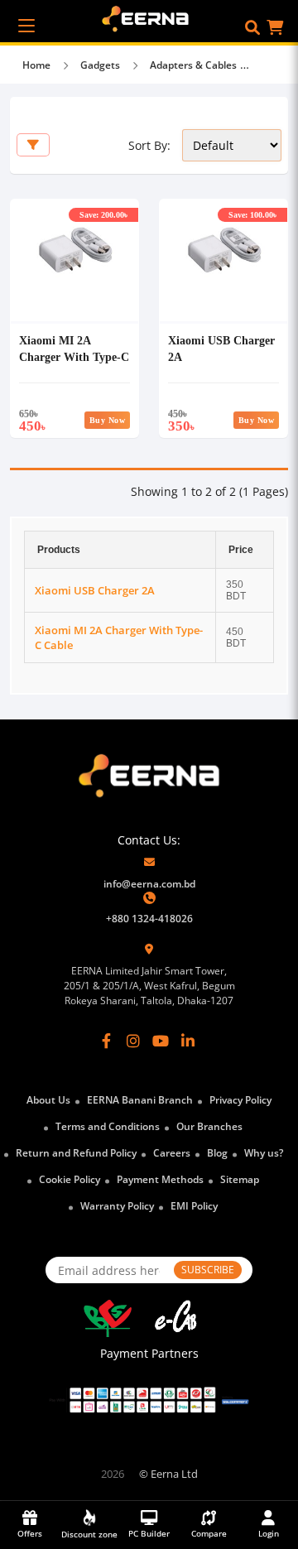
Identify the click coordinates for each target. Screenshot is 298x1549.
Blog (217, 1153)
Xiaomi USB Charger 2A (95, 590)
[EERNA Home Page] (149, 17)
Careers (171, 1153)
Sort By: (149, 145)
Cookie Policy (69, 1179)
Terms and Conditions (107, 1126)
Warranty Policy (117, 1206)
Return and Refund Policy (76, 1153)
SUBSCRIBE (207, 1270)
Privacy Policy (240, 1100)
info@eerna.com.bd (149, 884)
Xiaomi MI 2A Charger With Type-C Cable (74, 356)
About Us (48, 1100)
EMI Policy (194, 1206)
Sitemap (239, 1179)
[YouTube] (160, 1040)
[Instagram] (133, 1040)
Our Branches (209, 1126)
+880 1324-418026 (149, 919)
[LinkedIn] (187, 1040)
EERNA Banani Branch (140, 1100)
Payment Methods (160, 1179)
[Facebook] (106, 1040)
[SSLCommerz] (149, 1400)
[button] (252, 27)
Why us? (263, 1153)
